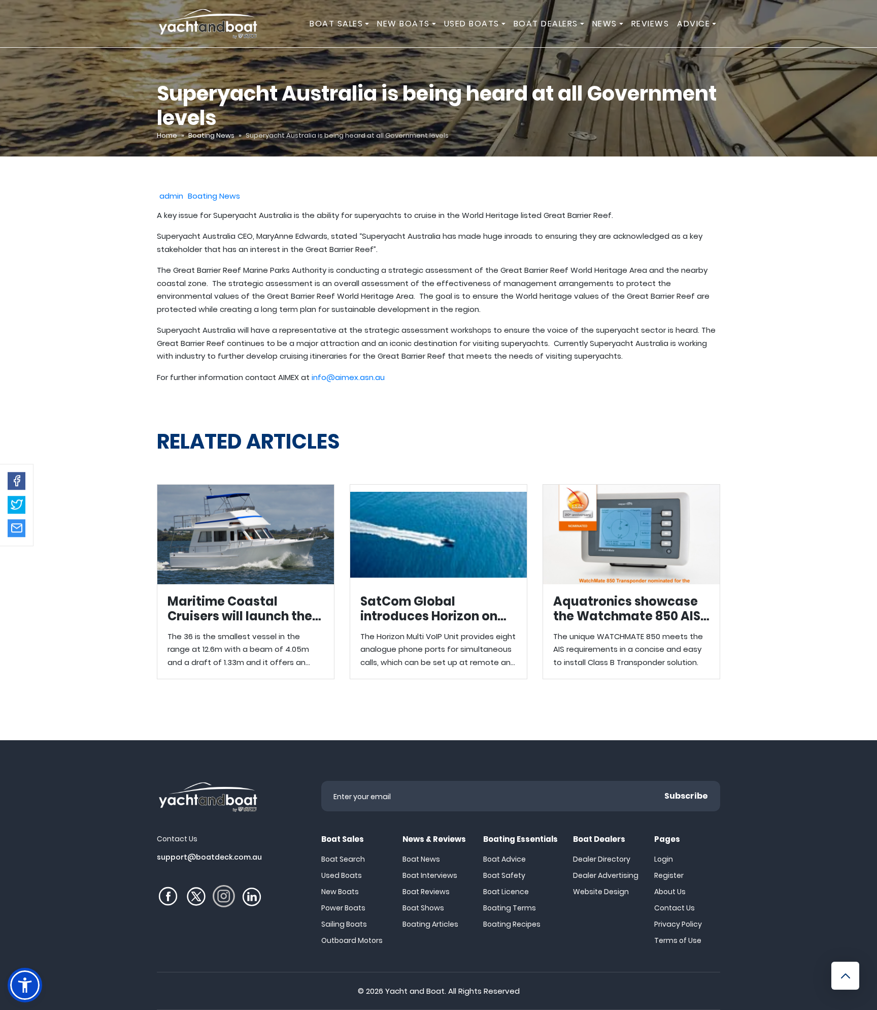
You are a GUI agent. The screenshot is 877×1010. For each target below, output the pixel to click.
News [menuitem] (604, 23)
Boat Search (343, 859)
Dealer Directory (601, 859)
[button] (16, 481)
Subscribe (686, 796)
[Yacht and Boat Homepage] (207, 23)
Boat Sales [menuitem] (336, 23)
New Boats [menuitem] (403, 23)
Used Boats (341, 875)
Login (663, 859)
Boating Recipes (512, 924)
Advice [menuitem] (693, 23)
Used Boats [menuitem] (471, 23)
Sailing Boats (344, 924)
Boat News (421, 859)
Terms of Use (677, 940)
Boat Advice (504, 859)
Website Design (601, 892)
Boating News (211, 135)
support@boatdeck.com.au (209, 857)
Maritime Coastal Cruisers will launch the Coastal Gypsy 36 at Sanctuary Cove (245, 582)
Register (669, 875)
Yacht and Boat (415, 991)
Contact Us (674, 908)
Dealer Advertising (605, 875)
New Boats (340, 892)
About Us (670, 892)
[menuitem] (368, 23)
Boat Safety (504, 875)
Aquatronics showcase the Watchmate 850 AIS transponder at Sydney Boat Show (631, 582)
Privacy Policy (678, 924)
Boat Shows (423, 908)
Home (167, 135)
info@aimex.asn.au (348, 377)
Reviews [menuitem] (650, 23)
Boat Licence (506, 892)
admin (171, 196)
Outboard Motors (352, 940)
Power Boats (343, 908)
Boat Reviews (426, 892)
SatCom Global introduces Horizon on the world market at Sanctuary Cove (438, 582)
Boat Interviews (429, 875)
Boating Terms (509, 908)
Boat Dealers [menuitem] (546, 23)
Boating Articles (430, 924)
